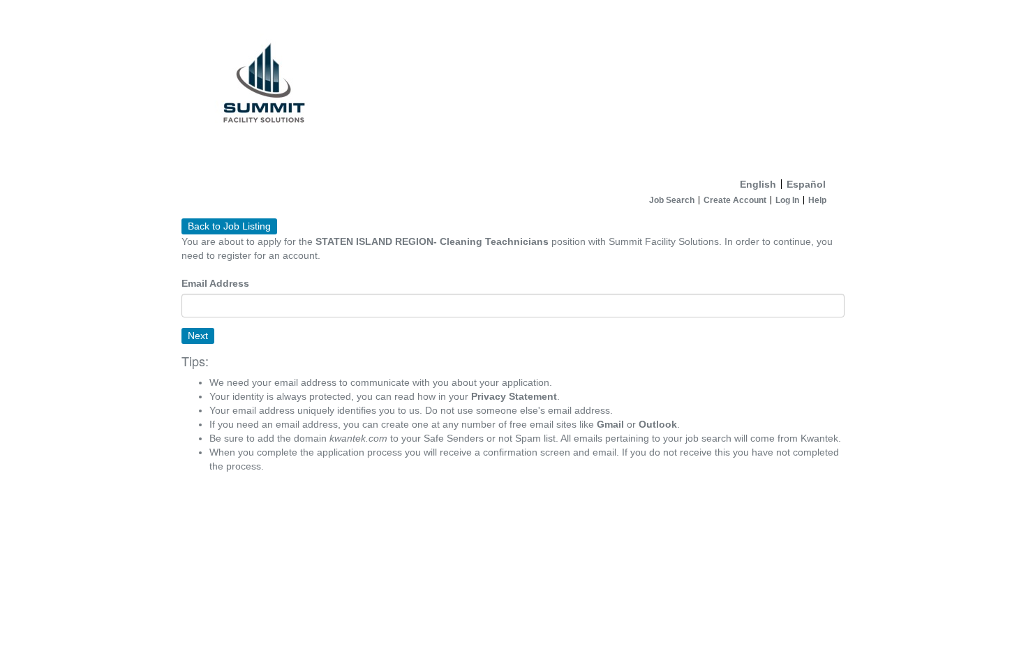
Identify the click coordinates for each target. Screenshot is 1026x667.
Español (806, 184)
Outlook (658, 424)
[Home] (513, 86)
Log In (787, 200)
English (758, 184)
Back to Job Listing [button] (229, 226)
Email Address (215, 283)
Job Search (671, 200)
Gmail (610, 424)
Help (817, 200)
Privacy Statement (514, 396)
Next (198, 335)
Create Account (735, 200)
